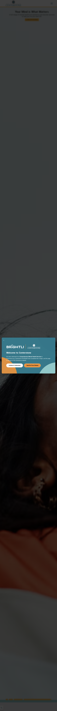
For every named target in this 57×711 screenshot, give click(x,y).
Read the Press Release (32, 365)
